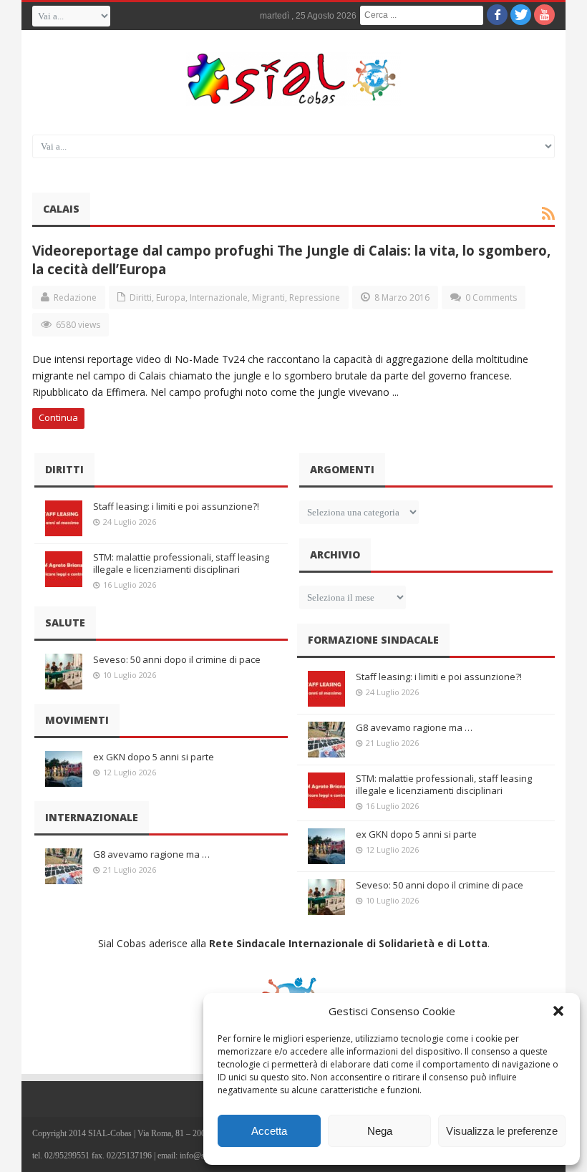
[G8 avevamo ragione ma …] (63, 866)
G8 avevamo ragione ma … (151, 854)
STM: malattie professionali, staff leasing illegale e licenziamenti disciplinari (181, 563)
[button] (558, 1011)
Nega (379, 1131)
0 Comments (491, 297)
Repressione (314, 297)
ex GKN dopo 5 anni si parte (153, 756)
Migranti (268, 297)
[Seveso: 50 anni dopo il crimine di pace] (63, 671)
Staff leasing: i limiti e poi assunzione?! (176, 506)
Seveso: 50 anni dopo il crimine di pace (177, 659)
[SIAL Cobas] (293, 79)
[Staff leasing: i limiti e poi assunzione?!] (63, 518)
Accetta (269, 1131)
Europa (170, 297)
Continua (58, 417)
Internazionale (219, 297)
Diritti (141, 297)
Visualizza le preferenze (502, 1131)
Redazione (75, 297)
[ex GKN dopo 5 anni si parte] (63, 769)
